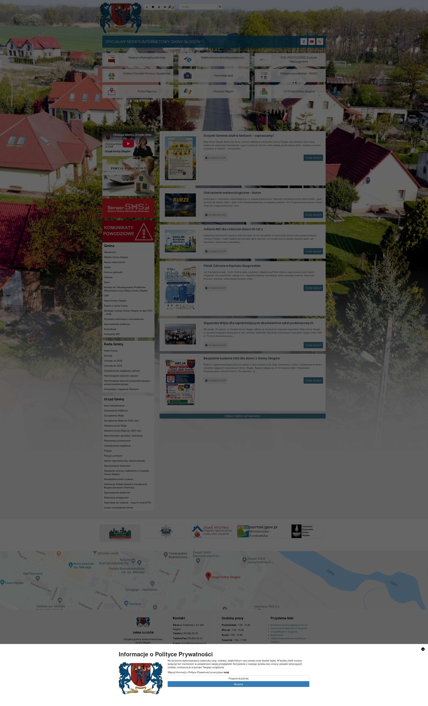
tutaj (226, 672)
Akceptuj (238, 684)
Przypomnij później (238, 678)
